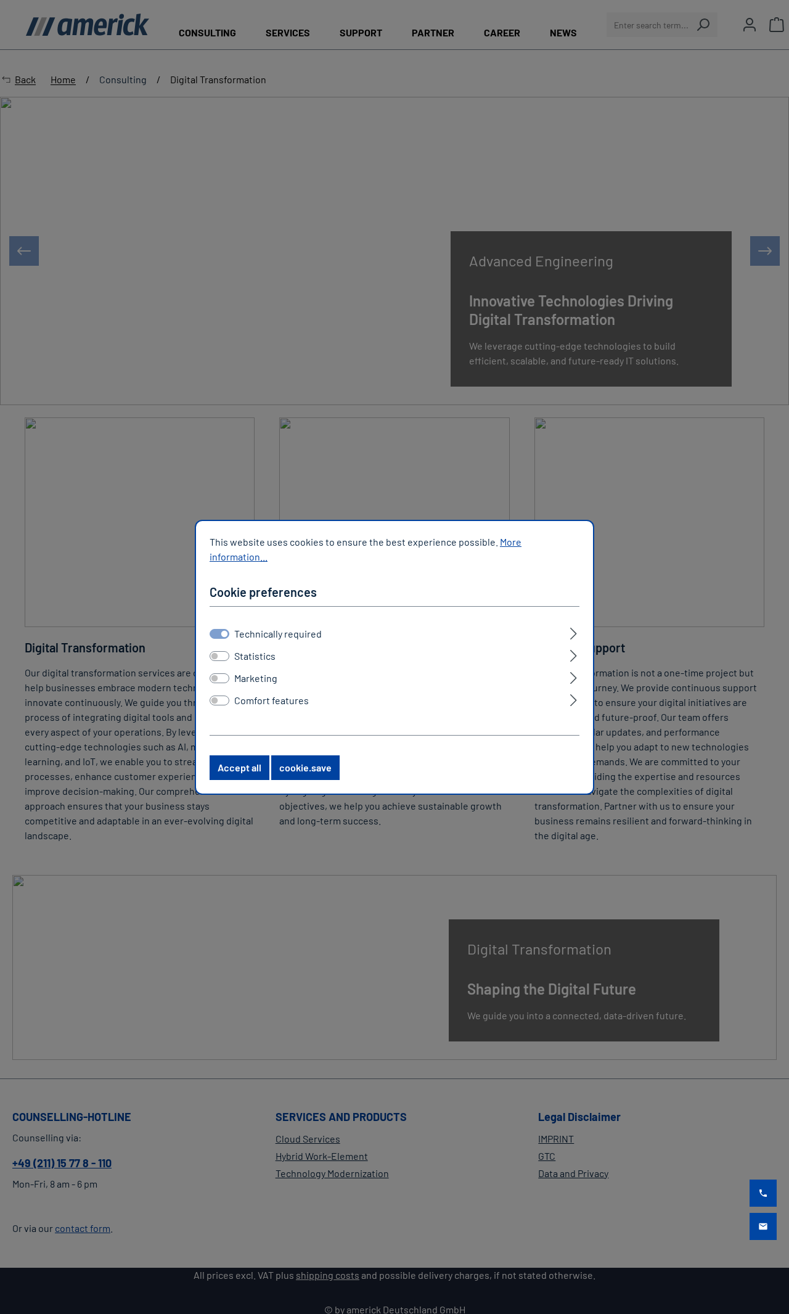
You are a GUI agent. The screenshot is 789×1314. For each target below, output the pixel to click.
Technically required (278, 633)
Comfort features (271, 700)
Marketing (255, 678)
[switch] (219, 656)
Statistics (255, 656)
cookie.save (305, 767)
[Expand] (573, 631)
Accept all (239, 767)
